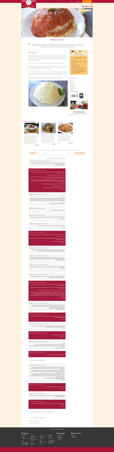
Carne (23, 436)
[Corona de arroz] (31, 128)
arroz (76, 60)
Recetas (73, 435)
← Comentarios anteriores (33, 421)
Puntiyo (31, 274)
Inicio (71, 1)
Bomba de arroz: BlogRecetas (39, 360)
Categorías (78, 1)
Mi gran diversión (60, 437)
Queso (32, 442)
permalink (78, 150)
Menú (23, 440)
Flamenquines (32, 153)
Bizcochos (50, 435)
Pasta (41, 440)
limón (76, 70)
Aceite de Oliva (24, 435)
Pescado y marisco (51, 440)
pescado (67, 150)
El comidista (59, 436)
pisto (76, 66)
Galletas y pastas (33, 437)
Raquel (30, 324)
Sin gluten (41, 443)
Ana (30, 170)
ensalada (57, 150)
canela (30, 264)
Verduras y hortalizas (25, 444)
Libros (32, 438)
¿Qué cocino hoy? (87, 1)
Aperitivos (32, 435)
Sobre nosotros (74, 437)
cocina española (53, 150)
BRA (74, 88)
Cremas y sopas (33, 436)
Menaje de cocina (51, 438)
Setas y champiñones (25, 443)
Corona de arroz (27, 134)
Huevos (50, 437)
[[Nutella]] (31, 247)
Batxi (30, 215)
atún (75, 65)
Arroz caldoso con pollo (63, 134)
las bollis (31, 223)
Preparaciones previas (25, 442)
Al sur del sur (60, 438)
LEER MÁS (37, 145)
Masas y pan (42, 438)
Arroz (90, 10)
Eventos (23, 437)
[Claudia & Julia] (79, 114)
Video (32, 444)
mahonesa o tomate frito (76, 67)
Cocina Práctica (32, 161)
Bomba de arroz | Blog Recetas (39, 417)
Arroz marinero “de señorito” (47, 134)
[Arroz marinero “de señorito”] (48, 128)
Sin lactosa (50, 443)
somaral (31, 341)
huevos (74, 68)
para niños (64, 150)
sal (72, 72)
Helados (41, 437)
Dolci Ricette (59, 439)
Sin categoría (33, 443)
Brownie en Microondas (79, 153)
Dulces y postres (42, 436)
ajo (76, 62)
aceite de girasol (75, 71)
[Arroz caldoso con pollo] (65, 128)
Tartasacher (31, 255)
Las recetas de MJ (60, 435)
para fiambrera (61, 150)
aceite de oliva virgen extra (83, 61)
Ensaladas (50, 436)
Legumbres (23, 438)
